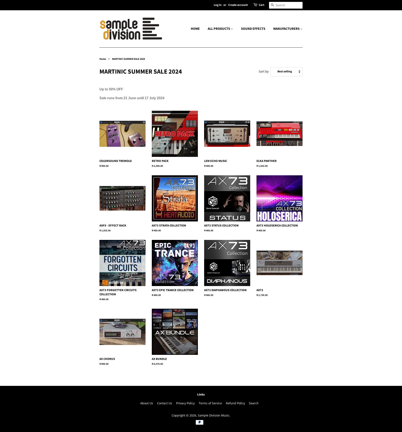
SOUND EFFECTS (253, 28)
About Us (146, 403)
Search (254, 403)
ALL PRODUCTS (219, 28)
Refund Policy (235, 403)
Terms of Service (210, 403)
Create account (238, 5)
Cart (261, 5)
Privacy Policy (185, 403)
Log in (218, 5)
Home (102, 59)
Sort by (264, 71)
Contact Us (164, 403)
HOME (195, 28)
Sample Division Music (213, 415)
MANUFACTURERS (286, 28)
